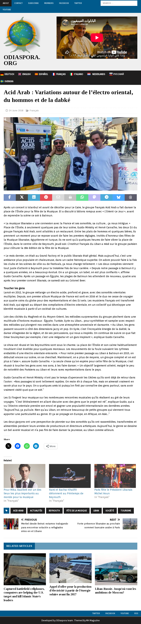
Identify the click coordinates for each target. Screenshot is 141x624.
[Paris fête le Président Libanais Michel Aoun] (115, 476)
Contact (18, 3)
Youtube (125, 613)
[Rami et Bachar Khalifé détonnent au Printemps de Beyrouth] (70, 476)
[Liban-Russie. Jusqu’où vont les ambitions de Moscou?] (116, 569)
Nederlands (98, 74)
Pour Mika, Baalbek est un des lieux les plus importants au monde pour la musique (22, 493)
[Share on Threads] (131, 197)
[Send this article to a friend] (58, 197)
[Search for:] (119, 2)
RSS (136, 613)
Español (43, 74)
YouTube (7, 9)
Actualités (36, 510)
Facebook (64, 3)
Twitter (78, 3)
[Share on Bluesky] (119, 197)
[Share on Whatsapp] (82, 197)
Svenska (9, 81)
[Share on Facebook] (10, 197)
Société (110, 510)
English (26, 74)
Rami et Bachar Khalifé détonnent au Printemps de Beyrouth (66, 493)
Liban (96, 510)
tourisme (126, 510)
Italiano (78, 74)
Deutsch (9, 74)
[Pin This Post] (46, 197)
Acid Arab (18, 510)
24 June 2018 (16, 110)
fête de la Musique (76, 510)
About (6, 3)
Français (61, 74)
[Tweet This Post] (22, 197)
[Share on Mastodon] (94, 197)
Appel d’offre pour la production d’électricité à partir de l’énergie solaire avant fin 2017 (70, 590)
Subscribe (33, 3)
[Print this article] (70, 197)
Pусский (118, 74)
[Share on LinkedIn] (34, 197)
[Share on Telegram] (106, 197)
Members (49, 3)
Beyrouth (54, 510)
